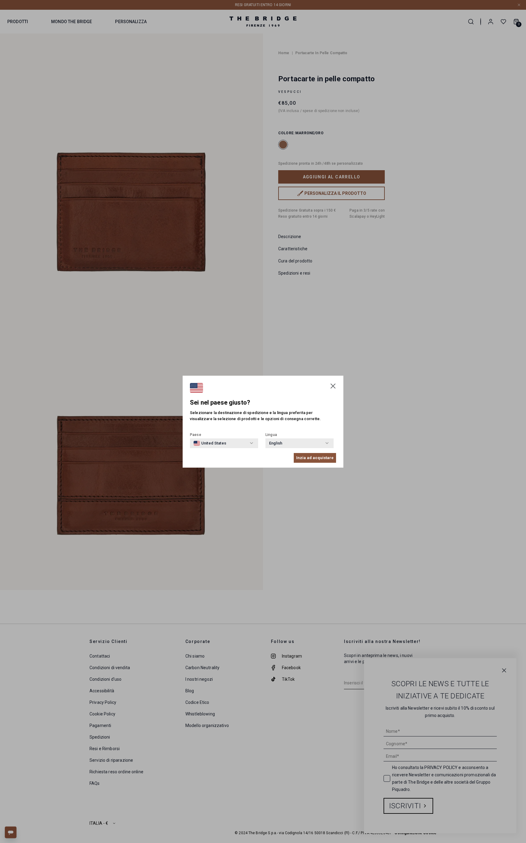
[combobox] (210, 443)
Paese (195, 435)
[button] (333, 386)
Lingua (271, 435)
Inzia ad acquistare (315, 457)
